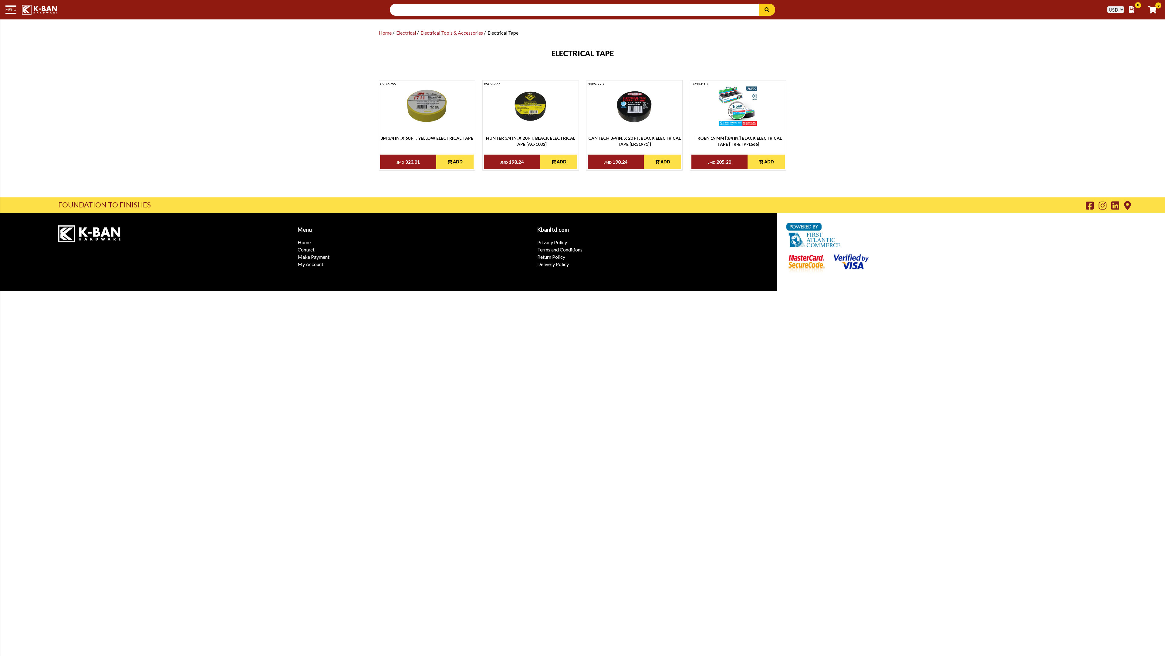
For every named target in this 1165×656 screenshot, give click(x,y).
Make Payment (313, 257)
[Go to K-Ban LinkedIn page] (1117, 205)
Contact (306, 249)
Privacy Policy (552, 242)
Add (457, 161)
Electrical (406, 33)
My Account (310, 264)
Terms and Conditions (559, 249)
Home (385, 33)
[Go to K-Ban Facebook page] (1092, 205)
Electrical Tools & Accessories (451, 33)
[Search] (767, 10)
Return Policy (551, 257)
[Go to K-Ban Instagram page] (1105, 205)
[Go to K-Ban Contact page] (1127, 205)
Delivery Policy (553, 264)
